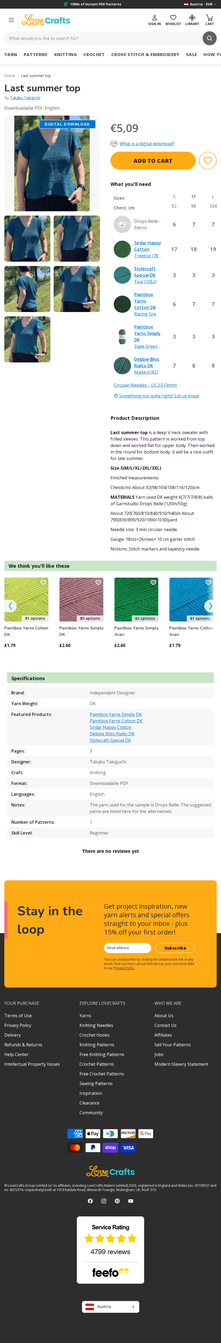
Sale (191, 54)
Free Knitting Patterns (102, 1054)
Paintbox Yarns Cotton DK (26, 631)
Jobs (158, 1054)
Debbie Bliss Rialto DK (112, 734)
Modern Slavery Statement (181, 1064)
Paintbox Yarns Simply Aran (136, 631)
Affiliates (163, 1035)
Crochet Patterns (97, 1064)
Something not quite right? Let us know (159, 396)
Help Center (16, 1054)
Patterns (36, 54)
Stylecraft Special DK (110, 740)
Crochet (94, 54)
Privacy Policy (124, 968)
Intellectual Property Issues (32, 1064)
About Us (163, 1016)
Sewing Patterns (96, 1083)
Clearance (89, 1103)
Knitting (65, 54)
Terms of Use (18, 1016)
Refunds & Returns (23, 1045)
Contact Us (165, 1025)
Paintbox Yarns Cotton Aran (191, 631)
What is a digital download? (147, 144)
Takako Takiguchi (25, 97)
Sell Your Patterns (172, 1045)
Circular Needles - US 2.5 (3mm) (145, 385)
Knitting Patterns (97, 1045)
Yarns (85, 1016)
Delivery (12, 1035)
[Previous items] (10, 606)
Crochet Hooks (95, 1035)
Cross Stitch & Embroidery (145, 54)
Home (9, 75)
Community (91, 1113)
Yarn (10, 54)
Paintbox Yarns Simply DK (81, 631)
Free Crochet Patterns (102, 1074)
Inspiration (91, 1093)
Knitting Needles (96, 1025)
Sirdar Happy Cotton (110, 727)
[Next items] (210, 606)
